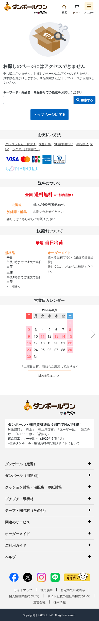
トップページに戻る (49, 114)
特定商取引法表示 (73, 590)
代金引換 (45, 144)
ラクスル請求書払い (26, 149)
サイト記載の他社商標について (68, 596)
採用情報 (60, 602)
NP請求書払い (63, 144)
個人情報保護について (24, 596)
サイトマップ (23, 590)
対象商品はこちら (49, 375)
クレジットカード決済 (20, 144)
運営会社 (39, 602)
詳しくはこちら (17, 219)
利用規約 (46, 590)
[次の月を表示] (91, 334)
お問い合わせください (48, 211)
